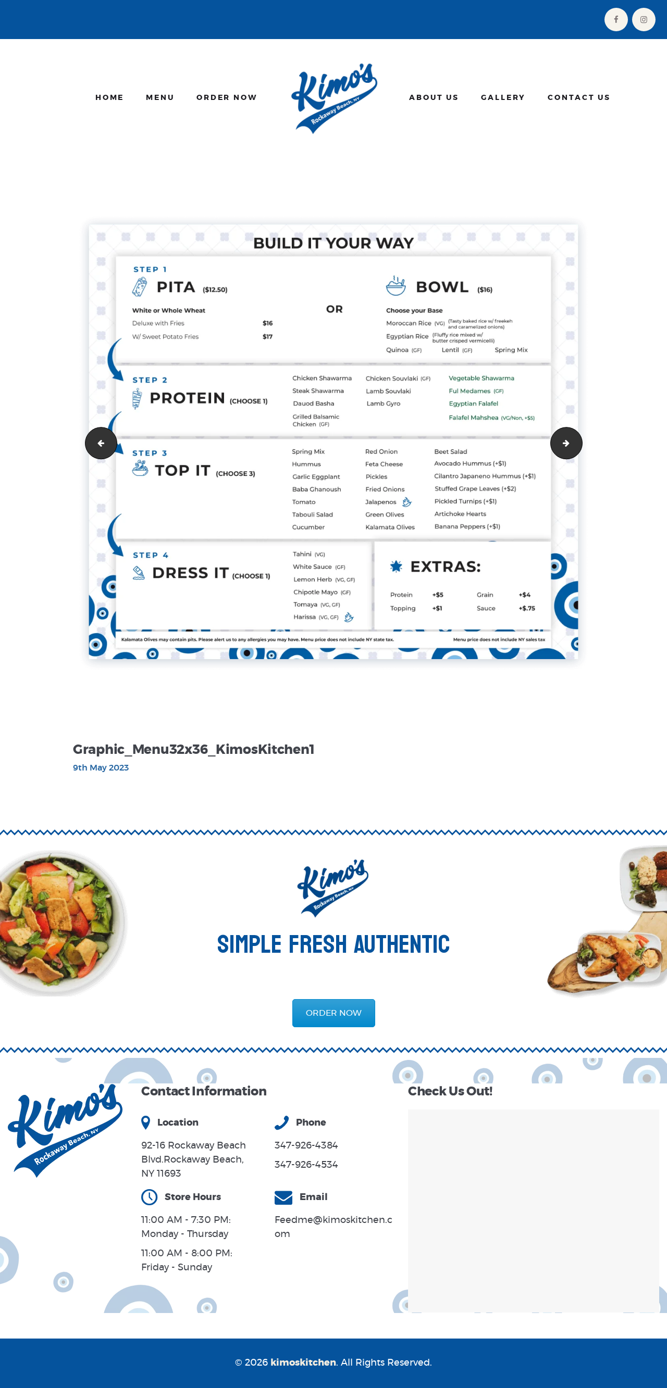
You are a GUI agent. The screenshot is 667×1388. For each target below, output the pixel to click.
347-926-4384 (306, 1146)
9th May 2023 (101, 768)
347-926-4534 (306, 1165)
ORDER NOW (334, 1013)
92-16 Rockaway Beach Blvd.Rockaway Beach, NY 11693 (193, 1160)
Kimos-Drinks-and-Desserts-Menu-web (97, 443)
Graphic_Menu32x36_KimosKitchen (578, 443)
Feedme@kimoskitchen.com (333, 1227)
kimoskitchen (303, 1363)
